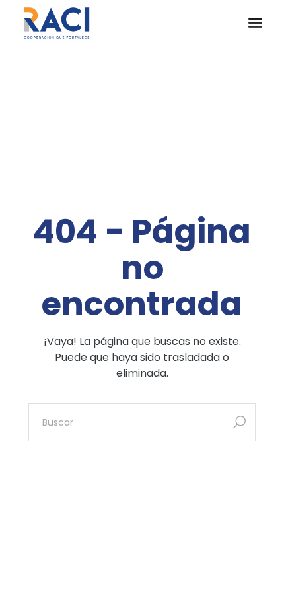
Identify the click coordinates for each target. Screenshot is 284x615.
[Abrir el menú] (255, 23)
